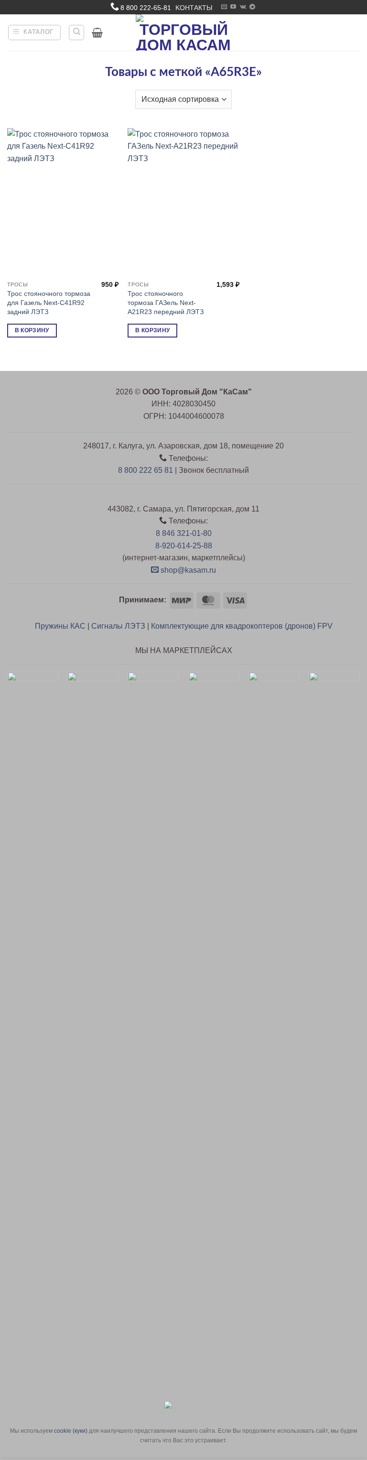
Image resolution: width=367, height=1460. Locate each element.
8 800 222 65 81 (145, 470)
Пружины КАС (60, 626)
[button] (34, 32)
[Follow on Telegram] (252, 7)
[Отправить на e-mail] (224, 7)
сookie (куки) (70, 1430)
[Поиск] (76, 32)
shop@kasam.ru (187, 570)
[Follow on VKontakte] (243, 7)
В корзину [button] (32, 330)
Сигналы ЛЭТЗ (118, 626)
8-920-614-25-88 (183, 546)
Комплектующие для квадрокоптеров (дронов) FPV (242, 626)
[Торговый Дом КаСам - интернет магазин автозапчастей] (183, 32)
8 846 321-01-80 (184, 533)
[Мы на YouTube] (233, 7)
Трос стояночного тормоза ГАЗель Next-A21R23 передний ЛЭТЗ (166, 302)
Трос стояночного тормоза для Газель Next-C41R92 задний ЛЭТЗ (48, 302)
